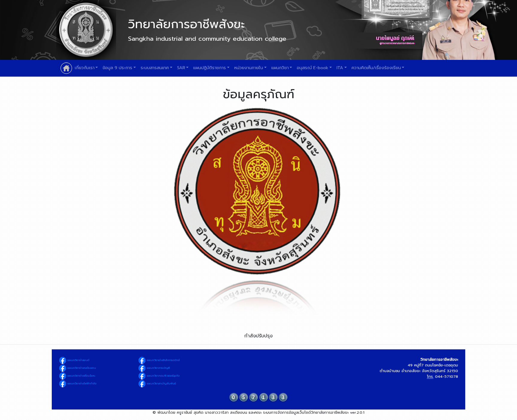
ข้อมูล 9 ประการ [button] (117, 67)
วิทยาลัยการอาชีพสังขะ (186, 24)
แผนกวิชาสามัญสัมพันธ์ (161, 383)
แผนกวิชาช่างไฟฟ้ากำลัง (81, 383)
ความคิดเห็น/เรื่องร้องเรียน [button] (376, 67)
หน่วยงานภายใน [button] (248, 67)
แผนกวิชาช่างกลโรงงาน (81, 368)
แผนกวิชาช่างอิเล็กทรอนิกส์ (163, 360)
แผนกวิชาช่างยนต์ (77, 360)
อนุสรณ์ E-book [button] (312, 67)
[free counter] (258, 397)
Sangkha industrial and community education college (207, 38)
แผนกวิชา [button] (280, 67)
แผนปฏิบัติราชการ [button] (209, 67)
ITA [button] (340, 67)
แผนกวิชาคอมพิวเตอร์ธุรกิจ (163, 376)
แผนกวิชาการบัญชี (158, 368)
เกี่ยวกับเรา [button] (85, 67)
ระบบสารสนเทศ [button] (155, 67)
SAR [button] (181, 67)
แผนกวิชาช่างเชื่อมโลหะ (80, 376)
